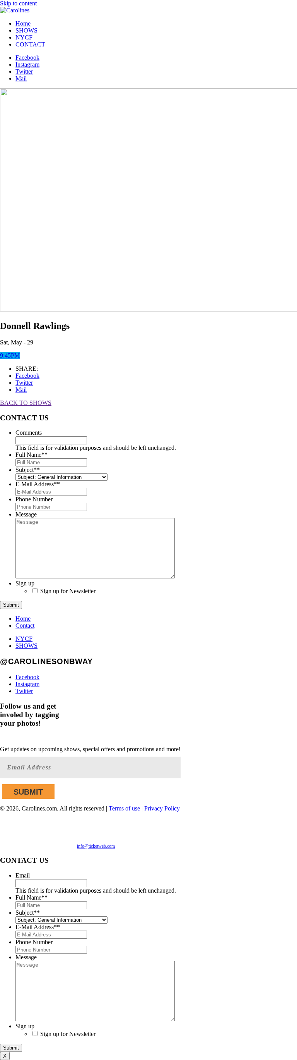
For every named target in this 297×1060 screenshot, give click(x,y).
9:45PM (10, 355)
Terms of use (124, 808)
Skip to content (18, 3)
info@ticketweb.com (96, 846)
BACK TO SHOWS (25, 402)
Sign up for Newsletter (68, 591)
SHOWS (26, 30)
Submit (11, 605)
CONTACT (30, 44)
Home (23, 23)
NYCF (23, 37)
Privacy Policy (162, 808)
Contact (24, 625)
